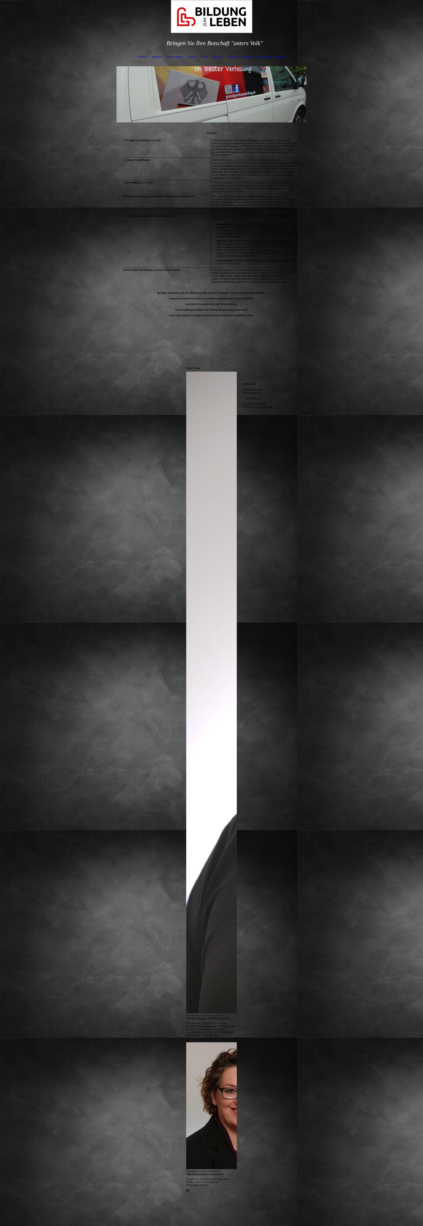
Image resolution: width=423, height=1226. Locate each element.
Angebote (217, 56)
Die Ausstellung (174, 56)
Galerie (191, 56)
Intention (156, 56)
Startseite (142, 56)
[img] (211, 16)
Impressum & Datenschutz (272, 56)
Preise (203, 56)
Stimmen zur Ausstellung (240, 56)
